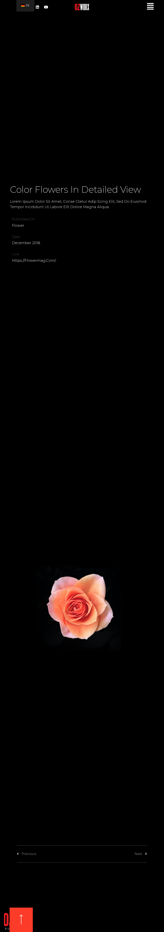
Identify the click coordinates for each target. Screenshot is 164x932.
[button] (21, 920)
